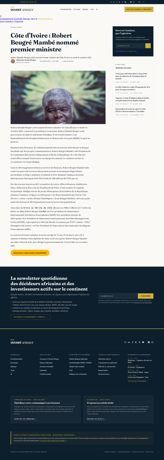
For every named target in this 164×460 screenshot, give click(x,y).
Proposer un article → (96, 419)
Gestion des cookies (76, 366)
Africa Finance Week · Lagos (138, 371)
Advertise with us (28, 2)
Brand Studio (103, 370)
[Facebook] (117, 2)
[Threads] (119, 2)
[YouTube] (125, 2)
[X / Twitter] (122, 2)
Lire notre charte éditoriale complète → (53, 440)
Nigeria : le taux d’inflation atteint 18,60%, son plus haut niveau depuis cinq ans (132, 99)
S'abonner (146, 296)
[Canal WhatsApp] (134, 2)
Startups (85, 9)
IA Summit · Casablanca (136, 366)
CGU (71, 370)
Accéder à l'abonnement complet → (30, 317)
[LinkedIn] (114, 2)
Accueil (13, 27)
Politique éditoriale (124, 452)
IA (97, 9)
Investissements (65, 9)
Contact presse (45, 374)
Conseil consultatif (46, 366)
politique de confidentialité (143, 302)
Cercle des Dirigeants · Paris (138, 376)
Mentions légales (110, 452)
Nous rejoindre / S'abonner (139, 9)
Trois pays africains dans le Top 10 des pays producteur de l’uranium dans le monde (131, 76)
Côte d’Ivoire (71, 127)
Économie (77, 9)
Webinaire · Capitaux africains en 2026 (140, 360)
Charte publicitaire (138, 452)
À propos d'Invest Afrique (49, 359)
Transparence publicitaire (107, 363)
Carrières (43, 370)
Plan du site (149, 452)
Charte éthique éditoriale (78, 359)
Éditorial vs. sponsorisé (106, 366)
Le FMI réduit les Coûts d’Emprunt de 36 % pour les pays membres (132, 88)
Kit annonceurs (103, 374)
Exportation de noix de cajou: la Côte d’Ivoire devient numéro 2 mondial (130, 110)
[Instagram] (111, 2)
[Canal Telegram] (131, 2)
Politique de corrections (78, 374)
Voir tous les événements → (138, 381)
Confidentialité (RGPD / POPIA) (80, 363)
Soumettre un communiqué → (25, 419)
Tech (92, 9)
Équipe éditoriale (46, 363)
